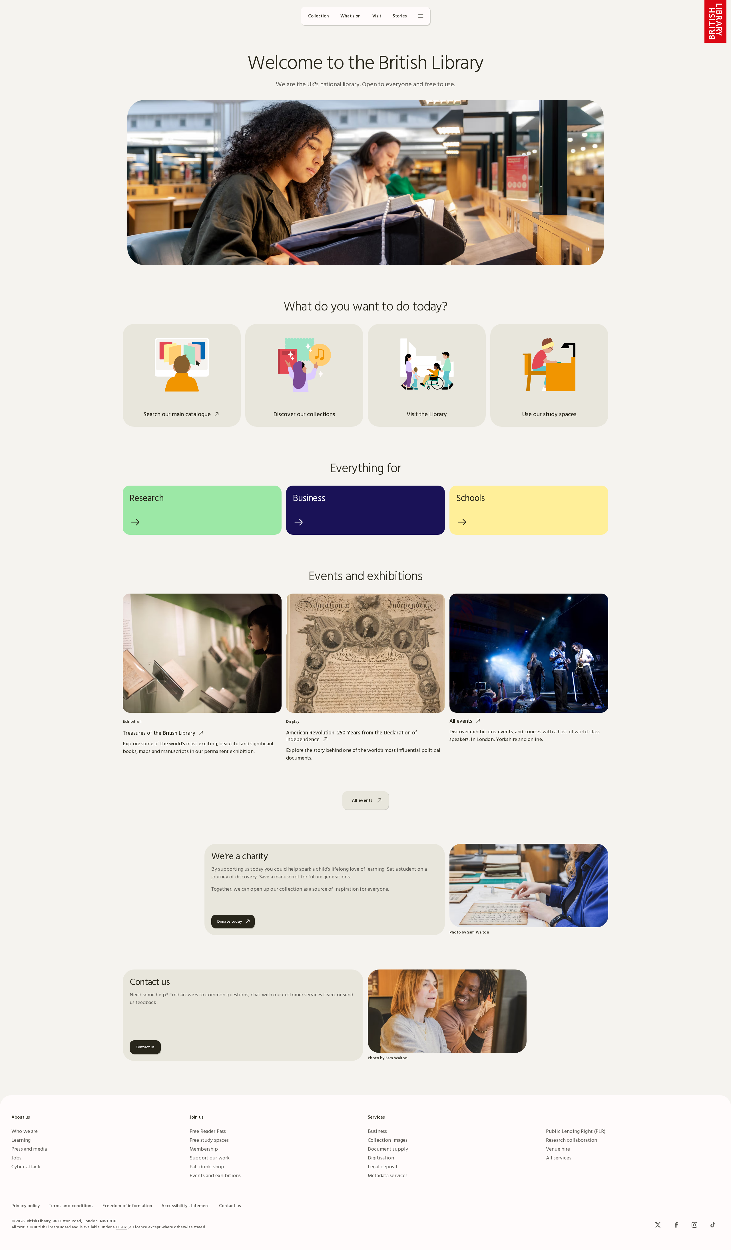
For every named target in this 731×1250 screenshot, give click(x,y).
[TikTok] (713, 1225)
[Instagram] (694, 1225)
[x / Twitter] (658, 1225)
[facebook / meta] (676, 1225)
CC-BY (121, 1226)
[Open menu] (421, 16)
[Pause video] (588, 249)
